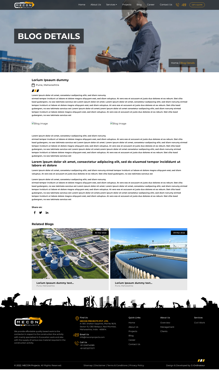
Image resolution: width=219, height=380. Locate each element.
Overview (165, 322)
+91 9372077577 (87, 348)
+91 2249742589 (87, 345)
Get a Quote (197, 5)
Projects (126, 4)
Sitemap (88, 365)
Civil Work (199, 322)
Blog (139, 4)
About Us (96, 4)
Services (110, 4)
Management (167, 327)
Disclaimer (99, 365)
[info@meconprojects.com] (184, 5)
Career (150, 4)
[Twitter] (40, 212)
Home (81, 4)
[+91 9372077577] (177, 4)
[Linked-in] (46, 212)
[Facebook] (34, 212)
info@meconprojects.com (92, 337)
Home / (175, 63)
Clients (163, 331)
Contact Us (166, 4)
